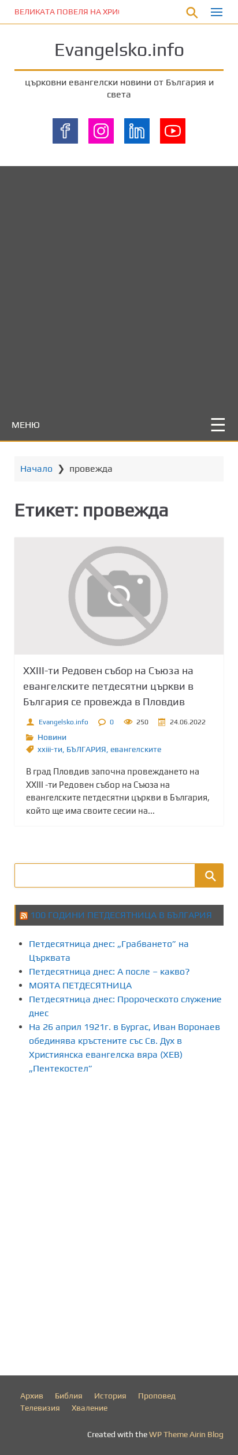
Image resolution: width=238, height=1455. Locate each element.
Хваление (89, 1407)
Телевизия (40, 1407)
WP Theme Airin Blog (186, 1434)
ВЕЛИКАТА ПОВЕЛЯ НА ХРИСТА (73, 11)
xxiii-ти (50, 749)
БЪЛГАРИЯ (86, 749)
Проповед (157, 1395)
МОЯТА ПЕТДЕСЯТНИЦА (80, 985)
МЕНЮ (26, 424)
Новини (52, 737)
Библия (69, 1395)
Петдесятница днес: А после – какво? (109, 971)
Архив (31, 1395)
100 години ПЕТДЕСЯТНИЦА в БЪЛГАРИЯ (121, 914)
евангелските (135, 749)
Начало (36, 468)
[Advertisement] (119, 285)
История (110, 1395)
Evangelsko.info (119, 49)
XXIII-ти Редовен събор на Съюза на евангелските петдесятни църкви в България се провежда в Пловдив (108, 686)
